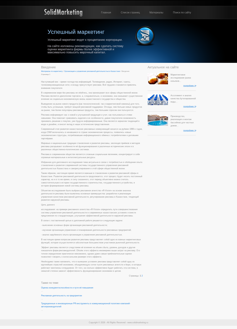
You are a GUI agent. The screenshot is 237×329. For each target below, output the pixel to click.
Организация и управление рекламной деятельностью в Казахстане (92, 71)
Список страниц (130, 12)
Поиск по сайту (182, 12)
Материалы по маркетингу (52, 71)
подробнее (189, 85)
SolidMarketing (63, 12)
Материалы (156, 12)
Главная (106, 12)
